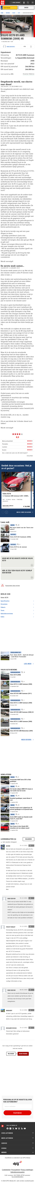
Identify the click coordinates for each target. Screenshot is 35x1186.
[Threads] (19, 1128)
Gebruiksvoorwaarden (17, 1172)
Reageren (28, 839)
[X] (13, 1128)
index (2, 617)
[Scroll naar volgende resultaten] (6, 512)
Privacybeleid (15, 1169)
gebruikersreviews (7, 613)
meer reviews (26, 739)
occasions (4, 604)
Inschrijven (17, 1113)
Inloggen (11, 1054)
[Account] (24, 2)
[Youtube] (25, 1128)
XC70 (19, 12)
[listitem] (16, 490)
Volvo (13, 12)
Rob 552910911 (11, 46)
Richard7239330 (11, 1028)
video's (3, 607)
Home (2, 12)
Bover (8, 846)
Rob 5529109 (11, 898)
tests (2, 610)
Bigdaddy (9, 1010)
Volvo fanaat (10, 927)
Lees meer (27, 664)
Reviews (8, 12)
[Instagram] (10, 1128)
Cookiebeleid (6, 1169)
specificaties (5, 601)
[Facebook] (7, 1128)
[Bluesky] (16, 1128)
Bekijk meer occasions (24, 512)
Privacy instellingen (27, 1169)
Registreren (23, 1054)
